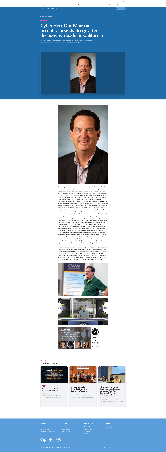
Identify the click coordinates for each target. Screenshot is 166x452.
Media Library (98, 4)
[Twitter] (107, 427)
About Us (64, 426)
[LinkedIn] (111, 427)
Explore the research (120, 8)
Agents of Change (88, 429)
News (106, 4)
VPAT (69, 447)
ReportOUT (87, 426)
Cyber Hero (87, 431)
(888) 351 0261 (56, 1)
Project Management (45, 433)
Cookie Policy (64, 447)
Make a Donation (65, 1)
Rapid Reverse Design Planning (47, 431)
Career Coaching (44, 426)
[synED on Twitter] (125, 1)
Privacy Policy (58, 447)
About (84, 4)
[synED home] (42, 5)
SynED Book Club (66, 429)
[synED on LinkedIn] (123, 1)
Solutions (91, 4)
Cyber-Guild (111, 4)
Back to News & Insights (47, 16)
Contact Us (119, 4)
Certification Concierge (45, 429)
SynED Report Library (67, 431)
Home (79, 4)
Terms (53, 447)
